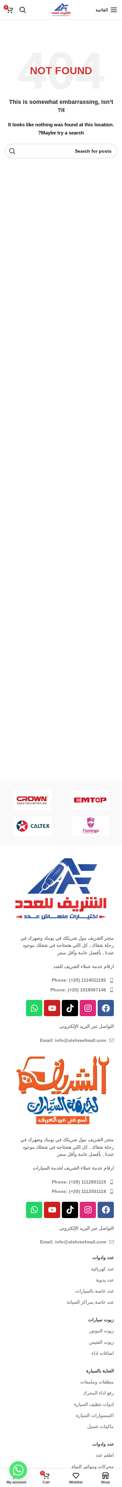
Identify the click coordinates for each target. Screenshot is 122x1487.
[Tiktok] (70, 1008)
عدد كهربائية (102, 1268)
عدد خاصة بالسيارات (94, 1291)
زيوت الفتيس (101, 1342)
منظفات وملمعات (97, 1381)
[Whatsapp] (34, 1008)
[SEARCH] (12, 151)
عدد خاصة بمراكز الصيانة (90, 1302)
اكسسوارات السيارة (95, 1415)
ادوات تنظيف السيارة (94, 1404)
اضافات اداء (102, 1353)
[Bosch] (79, 800)
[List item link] (61, 980)
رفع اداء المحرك (98, 1393)
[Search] (22, 9)
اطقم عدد (105, 1455)
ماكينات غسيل (100, 1426)
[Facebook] (106, 1008)
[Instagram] (88, 1008)
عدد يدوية (105, 1280)
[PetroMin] (80, 826)
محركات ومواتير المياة (93, 1466)
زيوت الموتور (101, 1330)
